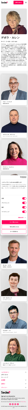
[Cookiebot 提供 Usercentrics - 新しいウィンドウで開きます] (20, 177)
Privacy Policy (23, 401)
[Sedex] (4, 2)
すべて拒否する (14, 231)
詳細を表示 (21, 217)
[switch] (24, 203)
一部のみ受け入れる (14, 226)
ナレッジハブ (4, 377)
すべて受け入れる (14, 222)
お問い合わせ (18, 2)
